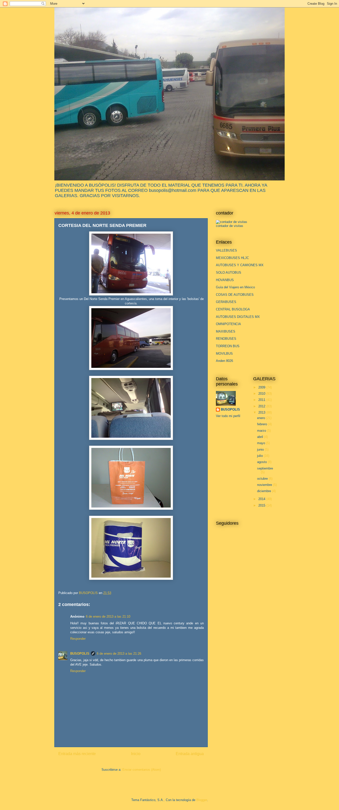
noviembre (265, 485)
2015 (262, 505)
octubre (263, 478)
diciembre (264, 491)
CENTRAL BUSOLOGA (233, 309)
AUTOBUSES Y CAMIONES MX (240, 265)
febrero (262, 424)
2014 (262, 499)
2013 (262, 412)
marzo (262, 430)
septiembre (265, 468)
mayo (261, 443)
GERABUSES (226, 302)
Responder (78, 638)
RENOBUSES (226, 339)
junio (261, 449)
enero (261, 418)
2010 (262, 393)
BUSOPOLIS (79, 653)
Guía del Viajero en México (235, 287)
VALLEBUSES (226, 250)
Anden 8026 (224, 361)
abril (260, 437)
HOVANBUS (225, 280)
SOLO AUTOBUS (228, 272)
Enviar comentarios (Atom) (141, 769)
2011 (262, 400)
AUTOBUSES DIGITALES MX (238, 317)
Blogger (201, 800)
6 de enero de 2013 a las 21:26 (119, 653)
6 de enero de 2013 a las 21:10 (108, 616)
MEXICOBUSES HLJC (232, 258)
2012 (262, 406)
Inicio (135, 754)
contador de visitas (229, 226)
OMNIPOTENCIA (228, 324)
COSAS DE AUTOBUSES (235, 295)
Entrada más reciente (77, 754)
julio (260, 456)
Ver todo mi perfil (228, 416)
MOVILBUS (224, 353)
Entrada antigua (190, 754)
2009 (262, 387)
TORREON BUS (227, 346)
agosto (262, 462)
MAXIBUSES (225, 331)
